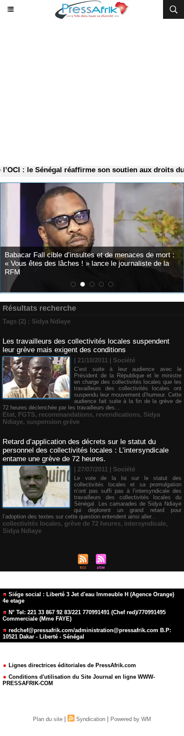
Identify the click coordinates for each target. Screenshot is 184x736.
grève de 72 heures (92, 523)
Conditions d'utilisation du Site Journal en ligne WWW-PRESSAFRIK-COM (79, 680)
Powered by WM (130, 719)
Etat (9, 414)
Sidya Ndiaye (22, 530)
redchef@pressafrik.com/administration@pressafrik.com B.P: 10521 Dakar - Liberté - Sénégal (87, 633)
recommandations (65, 414)
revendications (118, 414)
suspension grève (53, 421)
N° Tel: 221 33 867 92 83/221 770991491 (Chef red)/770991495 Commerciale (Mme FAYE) (84, 615)
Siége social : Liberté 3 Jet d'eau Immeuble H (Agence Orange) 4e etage (88, 597)
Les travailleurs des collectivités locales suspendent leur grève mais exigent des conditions (86, 345)
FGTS (26, 414)
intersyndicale (145, 523)
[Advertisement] (92, 92)
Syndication (90, 719)
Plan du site (47, 719)
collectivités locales (32, 523)
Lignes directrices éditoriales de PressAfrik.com (71, 665)
